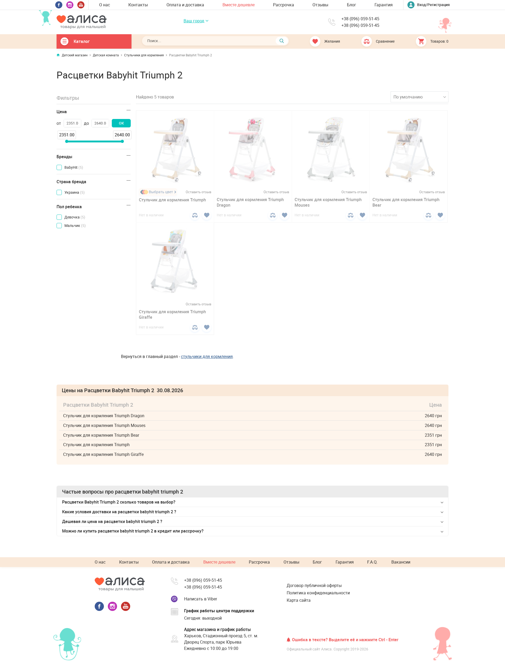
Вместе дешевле (239, 5)
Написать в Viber (200, 599)
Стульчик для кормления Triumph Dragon (250, 202)
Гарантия (384, 5)
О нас (104, 5)
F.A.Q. (372, 562)
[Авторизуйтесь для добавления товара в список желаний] (206, 215)
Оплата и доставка (185, 5)
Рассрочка (283, 5)
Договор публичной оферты (314, 585)
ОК (121, 123)
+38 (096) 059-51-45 (360, 19)
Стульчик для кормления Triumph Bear (406, 202)
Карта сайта (299, 600)
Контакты (138, 5)
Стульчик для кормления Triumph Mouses (328, 202)
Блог (351, 5)
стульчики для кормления (207, 356)
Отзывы (320, 5)
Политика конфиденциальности (318, 593)
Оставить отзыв (198, 192)
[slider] (66, 141)
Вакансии (400, 562)
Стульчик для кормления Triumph (172, 200)
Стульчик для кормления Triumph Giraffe (172, 314)
